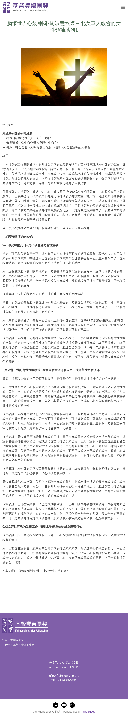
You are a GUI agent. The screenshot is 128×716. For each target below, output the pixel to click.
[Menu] (123, 7)
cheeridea (89, 711)
